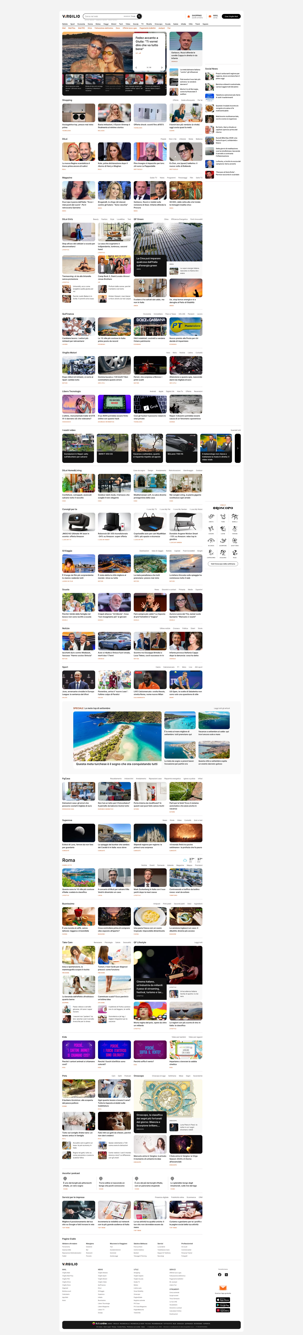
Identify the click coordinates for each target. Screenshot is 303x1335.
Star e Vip (172, 139)
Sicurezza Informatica (106, 422)
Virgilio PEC (66, 1279)
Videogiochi (66, 422)
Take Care (67, 942)
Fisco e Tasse (170, 314)
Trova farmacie (174, 1298)
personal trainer (186, 1253)
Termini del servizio (101, 20)
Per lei (200, 100)
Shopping (137, 1273)
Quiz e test (198, 820)
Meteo (98, 24)
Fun (169, 28)
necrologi (161, 1256)
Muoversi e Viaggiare (118, 1244)
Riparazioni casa (155, 779)
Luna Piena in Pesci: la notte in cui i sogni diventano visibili (188, 1127)
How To (180, 391)
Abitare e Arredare (69, 1244)
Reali (64, 169)
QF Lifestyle (140, 942)
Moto (175, 353)
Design (150, 470)
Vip (99, 282)
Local (100, 895)
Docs (118, 28)
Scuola (167, 24)
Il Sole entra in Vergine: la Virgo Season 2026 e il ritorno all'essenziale (183, 1159)
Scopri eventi (173, 1295)
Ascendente (197, 1076)
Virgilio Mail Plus (67, 1276)
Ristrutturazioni (174, 470)
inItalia (183, 24)
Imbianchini (128, 779)
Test (129, 219)
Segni (188, 1076)
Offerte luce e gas (130, 28)
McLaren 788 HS (175, 454)
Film (191, 178)
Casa (64, 501)
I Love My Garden (180, 509)
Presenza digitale (161, 1197)
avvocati (184, 1247)
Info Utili (182, 314)
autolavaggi (114, 1256)
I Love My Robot (196, 509)
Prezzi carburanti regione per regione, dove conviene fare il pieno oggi (228, 75)
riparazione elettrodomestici (71, 1253)
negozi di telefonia (164, 1253)
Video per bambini (179, 1037)
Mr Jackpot (173, 1282)
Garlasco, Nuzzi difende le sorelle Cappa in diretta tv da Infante (184, 55)
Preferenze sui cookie (133, 1327)
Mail (63, 28)
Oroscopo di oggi (158, 1076)
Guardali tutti (236, 430)
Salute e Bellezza (140, 1244)
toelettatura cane (163, 1250)
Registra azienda (139, 1300)
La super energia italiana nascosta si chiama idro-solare (189, 270)
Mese (181, 1076)
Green (139, 269)
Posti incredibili (189, 551)
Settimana (172, 1076)
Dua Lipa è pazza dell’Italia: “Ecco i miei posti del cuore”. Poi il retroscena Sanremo (77, 205)
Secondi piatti (179, 904)
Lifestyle (182, 139)
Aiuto (64, 1300)
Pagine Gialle (69, 1239)
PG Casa (137, 1303)
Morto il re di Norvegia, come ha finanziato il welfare (189, 91)
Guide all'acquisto (188, 100)
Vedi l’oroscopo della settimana (223, 564)
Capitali (177, 551)
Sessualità (127, 942)
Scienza (172, 422)
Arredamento (161, 470)
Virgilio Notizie (103, 1273)
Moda (191, 139)
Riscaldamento (116, 779)
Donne (90, 24)
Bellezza (101, 130)
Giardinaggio (188, 470)
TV (142, 24)
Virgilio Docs (66, 1285)
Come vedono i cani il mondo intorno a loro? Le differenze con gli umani (120, 1155)
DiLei (64, 139)
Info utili (101, 383)
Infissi (200, 779)
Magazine (67, 177)
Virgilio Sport (102, 1276)
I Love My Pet (165, 509)
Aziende (170, 865)
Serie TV (199, 178)
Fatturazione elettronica (104, 28)
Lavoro (199, 314)
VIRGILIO (116, 1323)
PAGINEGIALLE (125, 1323)
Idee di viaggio (157, 551)
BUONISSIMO (198, 1323)
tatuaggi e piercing (140, 1256)
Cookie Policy (121, 1327)
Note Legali (107, 1327)
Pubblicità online (177, 1197)
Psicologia (109, 942)
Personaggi (182, 178)
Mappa (189, 865)
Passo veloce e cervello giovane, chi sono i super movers (82, 1009)
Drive (90, 28)
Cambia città (67, 865)
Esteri (193, 628)
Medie (190, 589)
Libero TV (101, 1309)
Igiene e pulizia (189, 779)
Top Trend (66, 1227)
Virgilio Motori (69, 352)
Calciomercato (168, 667)
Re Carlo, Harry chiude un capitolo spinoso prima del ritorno (226, 129)
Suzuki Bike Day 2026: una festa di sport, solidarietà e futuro (226, 140)
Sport (72, 24)
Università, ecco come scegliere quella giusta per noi (83, 288)
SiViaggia (67, 551)
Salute (175, 24)
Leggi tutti (198, 942)
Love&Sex (121, 219)
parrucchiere (138, 1247)
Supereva (67, 820)
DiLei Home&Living (72, 470)
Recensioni (198, 391)
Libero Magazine (103, 1306)
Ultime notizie (165, 628)
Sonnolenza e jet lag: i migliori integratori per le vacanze (118, 1018)
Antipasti (156, 904)
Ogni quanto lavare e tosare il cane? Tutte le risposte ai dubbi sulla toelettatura (114, 1103)
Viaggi (105, 24)
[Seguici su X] (226, 1274)
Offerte (175, 100)
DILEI (174, 1323)
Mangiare (90, 1244)
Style (112, 219)
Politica (185, 628)
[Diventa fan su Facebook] (219, 1274)
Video (128, 24)
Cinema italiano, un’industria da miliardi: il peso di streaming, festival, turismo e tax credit (150, 987)
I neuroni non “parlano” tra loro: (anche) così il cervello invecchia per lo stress (83, 1018)
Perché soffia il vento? (144, 1061)
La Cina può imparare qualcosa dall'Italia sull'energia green (149, 262)
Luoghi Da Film (67, 581)
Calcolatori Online (175, 1311)
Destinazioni (144, 551)
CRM (200, 1197)
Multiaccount (66, 1291)
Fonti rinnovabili (196, 219)
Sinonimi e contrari (169, 589)
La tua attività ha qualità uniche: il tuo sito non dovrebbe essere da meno (149, 1224)
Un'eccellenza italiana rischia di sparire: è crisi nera (189, 993)
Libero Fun (172, 1285)
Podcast (128, 1076)
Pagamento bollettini (148, 28)
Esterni (172, 812)
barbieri (136, 1253)
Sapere (205, 24)
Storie (200, 628)
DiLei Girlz (67, 219)
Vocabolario (173, 1305)
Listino (190, 353)
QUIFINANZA (189, 1323)
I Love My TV (152, 509)
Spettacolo (138, 169)
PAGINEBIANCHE (157, 1323)
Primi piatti (167, 904)
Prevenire (65, 972)
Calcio (138, 53)
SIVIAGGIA (180, 1323)
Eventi (152, 865)
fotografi (184, 1256)
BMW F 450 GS (106, 454)
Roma (68, 860)
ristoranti (89, 1253)
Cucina (171, 130)
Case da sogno (139, 470)
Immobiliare (158, 314)
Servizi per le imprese (73, 1197)
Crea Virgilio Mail (231, 16)
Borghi (199, 551)
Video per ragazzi (195, 1037)
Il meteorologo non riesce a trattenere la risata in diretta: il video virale (215, 457)
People (163, 139)
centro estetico (139, 1250)
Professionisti (187, 1244)
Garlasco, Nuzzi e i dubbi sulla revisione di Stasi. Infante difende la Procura (150, 205)
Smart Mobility (138, 1291)
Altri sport (198, 667)
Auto (168, 353)
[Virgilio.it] (71, 16)
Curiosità (199, 353)
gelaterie (89, 1247)
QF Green (139, 219)
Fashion (104, 219)
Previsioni (198, 865)
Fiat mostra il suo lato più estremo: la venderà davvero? (190, 81)
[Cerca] (139, 16)
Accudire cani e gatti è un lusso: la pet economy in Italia (83, 1145)
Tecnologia (66, 130)
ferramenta (66, 1247)
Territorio (173, 895)
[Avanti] (238, 448)
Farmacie (160, 865)
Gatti (120, 1076)
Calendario (65, 1294)
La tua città (173, 1302)
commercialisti (186, 1250)
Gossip (135, 24)
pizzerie (88, 1256)
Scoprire (65, 1002)
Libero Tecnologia (71, 391)
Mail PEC (81, 28)
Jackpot (161, 28)
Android (153, 391)
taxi (111, 1247)
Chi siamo (99, 1327)
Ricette (149, 24)
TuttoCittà (137, 1313)
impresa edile (66, 1250)
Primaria (182, 589)
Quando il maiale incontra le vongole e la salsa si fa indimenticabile (227, 108)
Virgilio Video (102, 1282)
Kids (64, 1037)
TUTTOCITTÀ (167, 1323)
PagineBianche (139, 1309)
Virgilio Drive (66, 1282)
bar (87, 1250)
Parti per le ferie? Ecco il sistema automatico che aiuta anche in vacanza (184, 806)
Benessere (98, 942)
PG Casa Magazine (140, 1306)
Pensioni (191, 314)
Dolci (189, 904)
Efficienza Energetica (179, 219)
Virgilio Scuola (138, 1279)
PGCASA (148, 1323)
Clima (166, 219)
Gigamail (65, 1288)
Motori (113, 24)
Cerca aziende (174, 1292)
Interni (136, 809)
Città (190, 24)
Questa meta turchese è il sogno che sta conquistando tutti (116, 764)
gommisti (113, 1253)
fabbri (64, 1256)
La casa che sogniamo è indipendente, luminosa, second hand (112, 246)
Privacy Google (112, 20)
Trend (197, 24)
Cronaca (174, 61)
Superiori (199, 589)
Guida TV (153, 178)
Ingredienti (198, 904)
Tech (121, 24)
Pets (64, 1076)
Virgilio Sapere (138, 1276)
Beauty (96, 219)
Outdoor (199, 470)
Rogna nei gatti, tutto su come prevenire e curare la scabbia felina (83, 1155)
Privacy (114, 1327)
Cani (113, 1076)
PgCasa (66, 778)
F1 (178, 667)
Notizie (65, 24)
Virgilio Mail (66, 1273)
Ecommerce (191, 1197)
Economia (81, 24)
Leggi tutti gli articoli (222, 708)
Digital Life (170, 391)
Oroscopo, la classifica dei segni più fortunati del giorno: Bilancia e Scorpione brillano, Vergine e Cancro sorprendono (150, 1120)
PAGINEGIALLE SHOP (137, 1323)
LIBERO (109, 1323)
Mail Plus (71, 28)
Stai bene (101, 1002)
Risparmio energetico (172, 779)
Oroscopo (158, 24)
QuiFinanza (68, 314)
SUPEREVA (206, 1323)
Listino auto (137, 1288)
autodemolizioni (115, 1250)
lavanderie (161, 1247)
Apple (161, 391)
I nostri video (69, 430)
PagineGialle (138, 1297)
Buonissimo (68, 903)
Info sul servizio (89, 20)
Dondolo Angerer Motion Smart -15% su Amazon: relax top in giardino (183, 536)
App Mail (65, 1297)
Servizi (160, 1244)
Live (190, 667)
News (162, 178)
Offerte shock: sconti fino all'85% (149, 124)
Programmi (171, 178)
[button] (162, 67)
